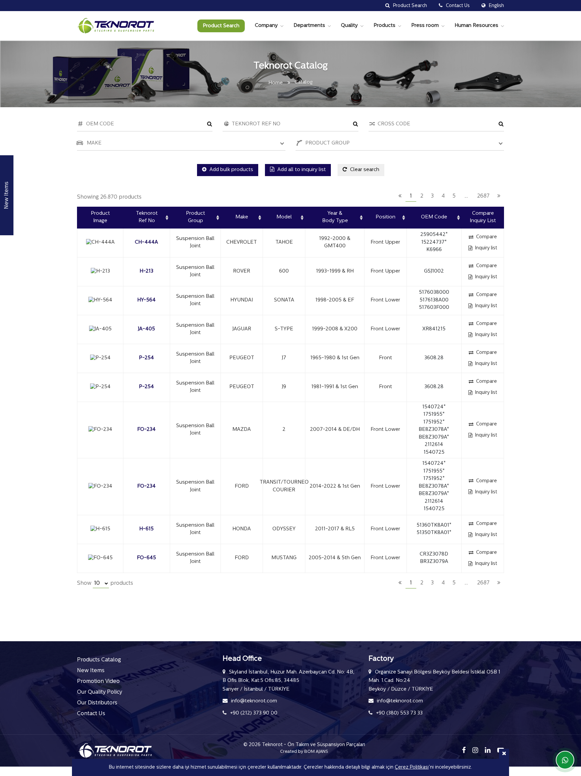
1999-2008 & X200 (334, 329)
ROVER (241, 271)
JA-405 (146, 329)
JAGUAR (241, 329)
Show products (105, 583)
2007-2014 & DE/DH (335, 429)
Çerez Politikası (412, 767)
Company (266, 25)
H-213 (146, 271)
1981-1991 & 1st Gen (334, 387)
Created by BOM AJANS (304, 751)
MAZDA (241, 429)
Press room (425, 25)
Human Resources (476, 25)
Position (385, 217)
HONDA (241, 529)
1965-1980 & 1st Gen (334, 358)
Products (384, 25)
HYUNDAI (241, 300)
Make (241, 217)
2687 (483, 196)
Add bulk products (230, 169)
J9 (284, 387)
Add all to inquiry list (301, 169)
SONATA (284, 300)
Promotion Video (98, 681)
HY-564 (146, 300)
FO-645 (146, 558)
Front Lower (385, 300)
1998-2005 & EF (334, 300)
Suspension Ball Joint (195, 242)
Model (284, 217)
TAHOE (284, 242)
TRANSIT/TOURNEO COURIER (284, 486)
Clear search (364, 169)
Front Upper (385, 242)
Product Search (221, 26)
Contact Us (91, 714)
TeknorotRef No (147, 217)
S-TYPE (284, 329)
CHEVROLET (241, 242)
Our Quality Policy (99, 692)
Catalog (304, 82)
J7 (284, 358)
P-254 (146, 358)
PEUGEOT (241, 358)
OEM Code (434, 217)
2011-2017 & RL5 (335, 529)
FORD (242, 486)
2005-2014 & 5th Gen (335, 558)
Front (385, 358)
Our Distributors (97, 703)
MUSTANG (284, 558)
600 (284, 271)
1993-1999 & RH (335, 271)
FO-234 (146, 429)
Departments (309, 25)
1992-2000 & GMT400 (334, 242)
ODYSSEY (284, 529)
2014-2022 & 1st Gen (335, 486)
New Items (91, 670)
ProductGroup (195, 217)
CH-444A (146, 242)
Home (275, 83)
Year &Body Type (335, 217)
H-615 (146, 529)
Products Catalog (99, 660)
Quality (349, 25)
